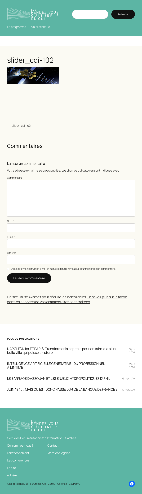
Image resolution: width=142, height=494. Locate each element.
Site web (11, 252)
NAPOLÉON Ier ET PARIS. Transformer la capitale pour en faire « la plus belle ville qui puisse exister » (61, 351)
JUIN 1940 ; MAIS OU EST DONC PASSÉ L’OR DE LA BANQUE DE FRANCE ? (62, 389)
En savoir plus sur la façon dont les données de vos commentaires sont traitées (67, 299)
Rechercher (123, 14)
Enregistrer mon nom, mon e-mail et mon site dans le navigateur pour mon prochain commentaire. (63, 268)
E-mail (11, 237)
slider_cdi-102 (21, 126)
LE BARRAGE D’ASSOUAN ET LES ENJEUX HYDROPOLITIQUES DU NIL (58, 378)
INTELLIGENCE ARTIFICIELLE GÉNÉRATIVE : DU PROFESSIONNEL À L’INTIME (56, 366)
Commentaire (15, 177)
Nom (10, 221)
